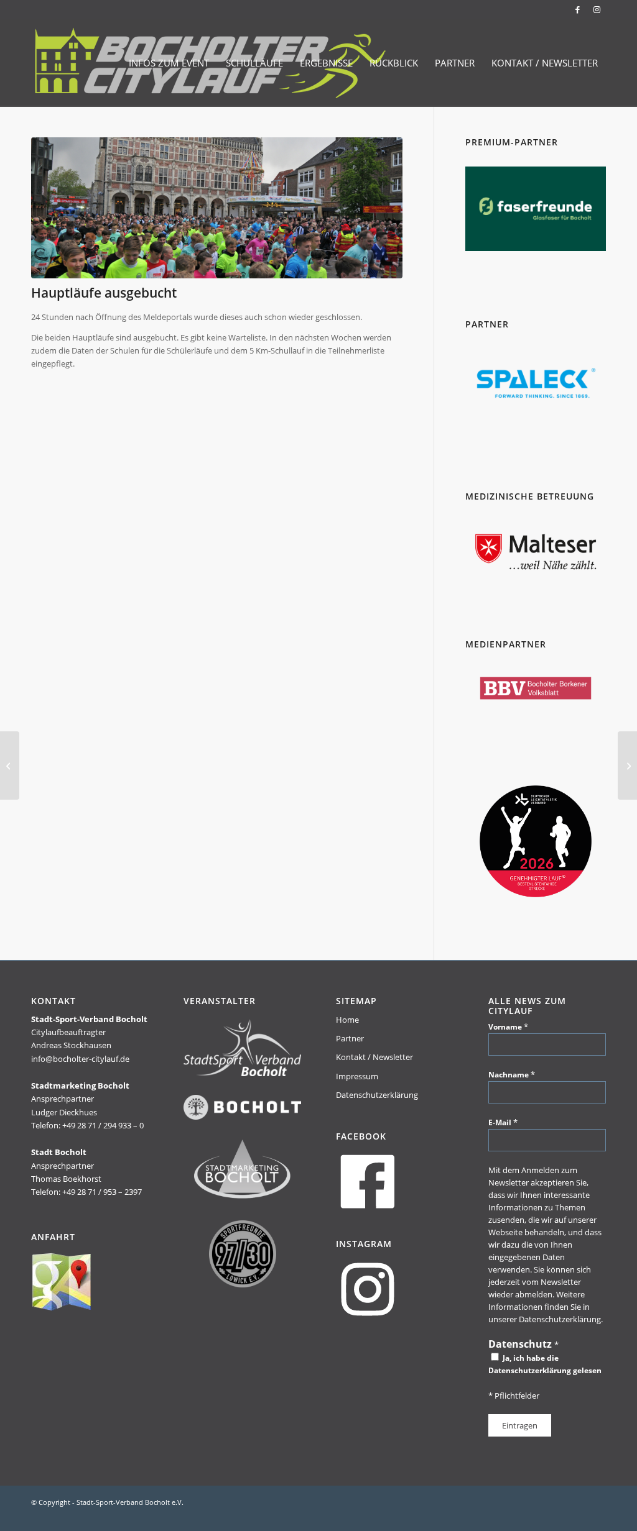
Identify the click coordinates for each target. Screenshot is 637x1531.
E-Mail (503, 1122)
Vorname (508, 1026)
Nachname (511, 1074)
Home (347, 1019)
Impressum (357, 1076)
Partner (350, 1038)
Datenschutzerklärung (377, 1094)
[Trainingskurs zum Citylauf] (9, 765)
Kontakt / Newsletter (374, 1057)
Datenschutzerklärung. (561, 1319)
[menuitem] (169, 62)
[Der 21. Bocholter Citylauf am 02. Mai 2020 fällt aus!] (627, 765)
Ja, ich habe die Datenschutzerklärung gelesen (545, 1364)
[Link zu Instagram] (596, 9)
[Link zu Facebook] (578, 9)
